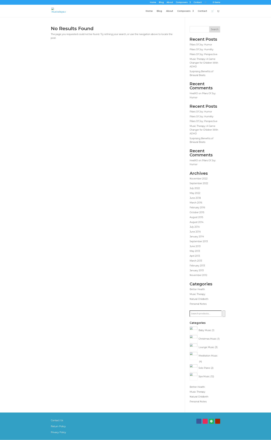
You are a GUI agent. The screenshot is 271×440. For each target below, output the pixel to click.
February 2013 (197, 265)
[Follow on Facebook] (198, 421)
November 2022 (198, 178)
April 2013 (195, 255)
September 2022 (199, 183)
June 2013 (195, 246)
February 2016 (197, 207)
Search (214, 29)
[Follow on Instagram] (205, 421)
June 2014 (195, 231)
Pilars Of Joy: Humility (201, 49)
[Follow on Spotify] (211, 421)
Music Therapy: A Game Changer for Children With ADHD (204, 63)
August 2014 (196, 222)
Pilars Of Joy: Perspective (203, 54)
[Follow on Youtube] (217, 421)
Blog (161, 2)
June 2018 (195, 198)
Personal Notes (198, 303)
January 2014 (197, 236)
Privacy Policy (58, 432)
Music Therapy (197, 294)
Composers (182, 2)
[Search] (224, 313)
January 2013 (197, 270)
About (170, 2)
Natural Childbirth (199, 299)
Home (153, 2)
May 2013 (195, 251)
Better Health (197, 289)
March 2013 (196, 260)
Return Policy (58, 426)
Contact (198, 2)
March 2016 (196, 202)
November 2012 (198, 275)
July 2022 (195, 188)
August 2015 (196, 217)
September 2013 (199, 241)
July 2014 (195, 226)
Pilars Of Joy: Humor (201, 44)
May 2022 (195, 193)
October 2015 (197, 212)
